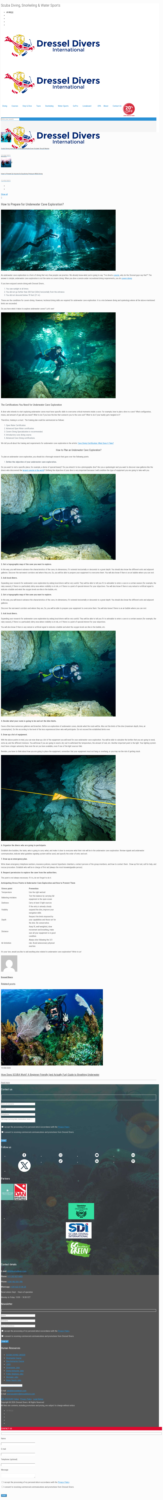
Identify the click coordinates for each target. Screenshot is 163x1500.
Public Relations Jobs (14, 1374)
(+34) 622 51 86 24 (18, 1287)
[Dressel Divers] (52, 154)
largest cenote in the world (33, 470)
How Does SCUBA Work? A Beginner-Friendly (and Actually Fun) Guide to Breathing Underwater (50, 1074)
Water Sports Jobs (13, 1380)
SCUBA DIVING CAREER (15, 1355)
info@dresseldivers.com (16, 1271)
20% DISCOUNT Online (10, 1399)
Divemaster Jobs (13, 1367)
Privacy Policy (63, 1127)
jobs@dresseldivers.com (16, 1390)
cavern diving (126, 278)
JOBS (8, 1364)
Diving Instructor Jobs (15, 1370)
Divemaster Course (13, 1358)
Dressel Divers (7, 977)
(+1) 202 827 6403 (15, 1276)
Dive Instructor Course (15, 1361)
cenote (116, 275)
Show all (4, 194)
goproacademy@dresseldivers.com (21, 1394)
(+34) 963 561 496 (15, 1281)
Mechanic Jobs (12, 1377)
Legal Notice (38, 1399)
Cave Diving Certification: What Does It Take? (96, 443)
